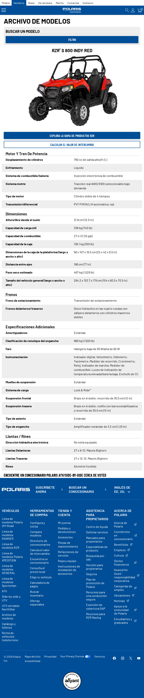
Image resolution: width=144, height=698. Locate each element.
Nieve (31, 3)
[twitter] (130, 658)
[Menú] (3, 10)
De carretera (45, 3)
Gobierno (88, 3)
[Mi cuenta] (132, 10)
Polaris (6, 3)
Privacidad (50, 656)
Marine (60, 3)
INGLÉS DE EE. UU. (122, 489)
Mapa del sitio (32, 656)
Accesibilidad (32, 661)
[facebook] (114, 658)
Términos (99, 656)
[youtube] (138, 658)
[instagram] (122, 658)
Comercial (73, 3)
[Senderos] (72, 10)
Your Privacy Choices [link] (72, 656)
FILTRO (72, 40)
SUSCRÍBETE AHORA (45, 489)
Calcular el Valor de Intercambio (72, 145)
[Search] (127, 10)
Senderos (19, 3)
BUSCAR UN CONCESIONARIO (81, 489)
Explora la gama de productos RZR (72, 136)
